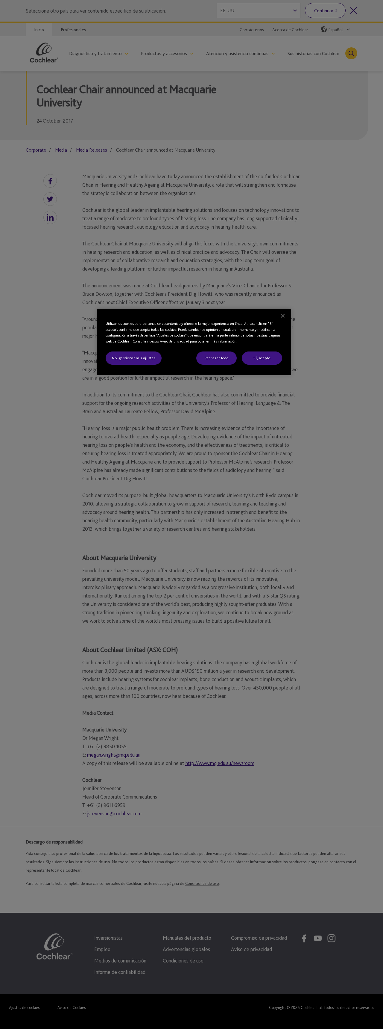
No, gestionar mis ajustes (133, 358)
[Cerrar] (282, 315)
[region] (194, 342)
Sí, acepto (261, 358)
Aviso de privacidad (174, 341)
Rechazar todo (216, 358)
